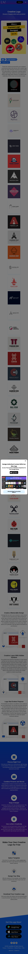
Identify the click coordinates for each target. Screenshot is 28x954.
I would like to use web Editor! (14, 492)
